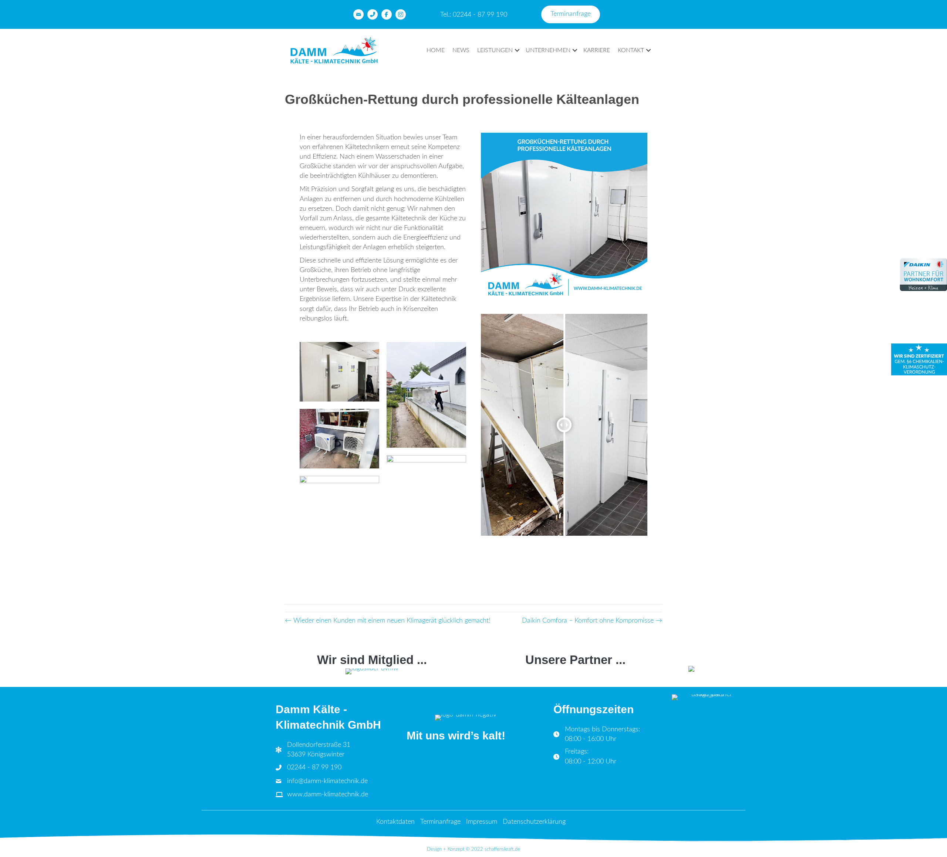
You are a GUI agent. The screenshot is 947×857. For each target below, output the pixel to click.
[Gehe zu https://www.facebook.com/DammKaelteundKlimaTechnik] (386, 14)
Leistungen (495, 50)
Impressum (481, 822)
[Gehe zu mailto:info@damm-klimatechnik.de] (358, 14)
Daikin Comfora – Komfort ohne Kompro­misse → (592, 620)
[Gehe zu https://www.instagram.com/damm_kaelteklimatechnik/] (400, 14)
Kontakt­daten (395, 822)
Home (436, 50)
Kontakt (631, 50)
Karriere (596, 50)
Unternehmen (548, 50)
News (460, 50)
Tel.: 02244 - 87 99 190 (473, 14)
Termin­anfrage (440, 822)
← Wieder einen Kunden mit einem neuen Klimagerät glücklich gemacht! (388, 620)
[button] (517, 50)
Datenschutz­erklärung (534, 822)
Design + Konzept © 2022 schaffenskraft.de (473, 849)
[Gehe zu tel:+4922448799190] (372, 14)
